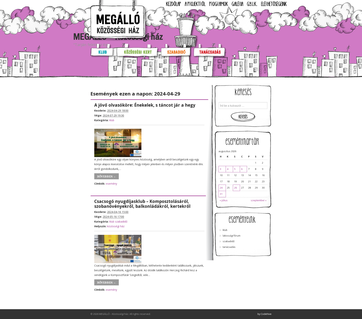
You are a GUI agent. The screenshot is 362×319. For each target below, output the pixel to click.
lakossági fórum (231, 235)
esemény (111, 183)
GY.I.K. (252, 4)
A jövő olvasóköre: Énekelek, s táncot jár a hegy (144, 105)
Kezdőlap (173, 4)
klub (111, 120)
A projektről (195, 4)
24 (221, 187)
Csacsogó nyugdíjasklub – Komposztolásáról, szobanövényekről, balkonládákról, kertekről (142, 203)
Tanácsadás (210, 52)
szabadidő (121, 221)
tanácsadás (229, 247)
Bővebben (106, 176)
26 (235, 187)
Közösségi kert (138, 52)
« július (224, 200)
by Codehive (265, 314)
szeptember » (258, 200)
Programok (218, 4)
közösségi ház (115, 226)
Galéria (237, 4)
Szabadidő (176, 52)
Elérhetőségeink (274, 4)
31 (221, 194)
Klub (102, 52)
